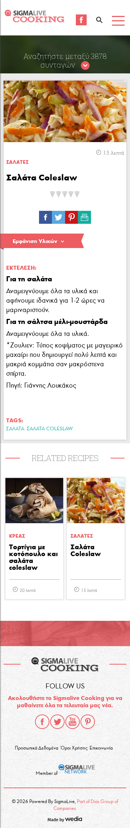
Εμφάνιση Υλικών (35, 241)
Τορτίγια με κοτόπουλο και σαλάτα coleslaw (33, 557)
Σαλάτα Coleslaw (85, 550)
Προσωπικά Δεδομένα (36, 748)
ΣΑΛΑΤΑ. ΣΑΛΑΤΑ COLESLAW (39, 429)
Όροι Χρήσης (74, 748)
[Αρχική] (34, 20)
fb (45, 215)
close (85, 66)
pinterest (88, 721)
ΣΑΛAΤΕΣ (17, 162)
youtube (72, 721)
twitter (57, 721)
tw (58, 215)
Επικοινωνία (101, 748)
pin (71, 215)
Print (84, 215)
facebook (42, 721)
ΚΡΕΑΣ (17, 536)
